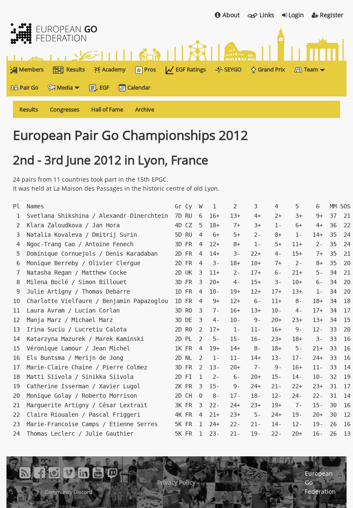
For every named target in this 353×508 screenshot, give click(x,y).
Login (296, 15)
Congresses (64, 109)
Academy (114, 69)
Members (31, 69)
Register (332, 15)
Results (75, 69)
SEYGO (233, 69)
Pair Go (29, 87)
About (231, 15)
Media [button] (65, 87)
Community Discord (68, 492)
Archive (144, 109)
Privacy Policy (176, 482)
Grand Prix (271, 69)
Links (267, 15)
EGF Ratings (191, 69)
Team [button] (311, 69)
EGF (104, 87)
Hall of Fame (107, 109)
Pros (150, 69)
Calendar (138, 87)
